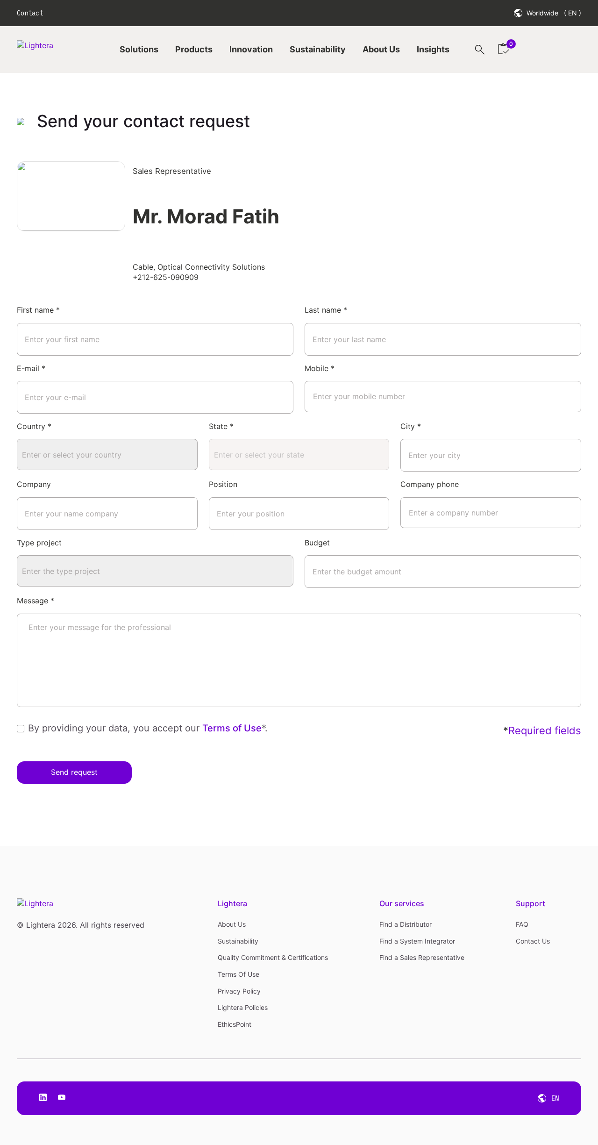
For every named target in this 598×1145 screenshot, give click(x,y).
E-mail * (31, 368)
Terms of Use (232, 728)
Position (223, 484)
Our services (401, 903)
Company (34, 484)
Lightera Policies (243, 1007)
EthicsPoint (234, 1024)
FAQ (522, 924)
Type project (39, 542)
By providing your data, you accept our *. (148, 728)
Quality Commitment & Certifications (273, 957)
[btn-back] (23, 121)
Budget (317, 542)
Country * (34, 426)
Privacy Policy (239, 991)
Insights (433, 49)
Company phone (429, 484)
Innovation (251, 49)
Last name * (326, 310)
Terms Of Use (238, 974)
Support (530, 903)
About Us (381, 49)
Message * (35, 600)
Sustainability (318, 49)
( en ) (572, 13)
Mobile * (320, 368)
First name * (38, 310)
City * (410, 426)
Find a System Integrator (417, 941)
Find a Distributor (405, 924)
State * (221, 426)
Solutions (139, 49)
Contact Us (533, 941)
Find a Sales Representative (421, 957)
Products (194, 49)
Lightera (232, 903)
